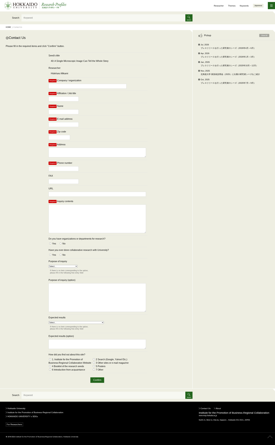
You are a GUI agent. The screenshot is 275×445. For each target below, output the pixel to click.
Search (15, 18)
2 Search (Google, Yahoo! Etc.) (111, 359)
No (63, 243)
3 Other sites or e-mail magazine (112, 363)
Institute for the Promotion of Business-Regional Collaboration (35, 412)
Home (8, 27)
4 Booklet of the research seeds (67, 366)
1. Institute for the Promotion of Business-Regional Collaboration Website (70, 361)
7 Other (99, 369)
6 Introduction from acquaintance (68, 369)
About (218, 408)
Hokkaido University (16, 408)
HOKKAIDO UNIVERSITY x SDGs (22, 416)
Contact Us (206, 408)
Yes (54, 243)
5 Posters (100, 366)
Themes (231, 6)
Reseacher (219, 6)
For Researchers (14, 424)
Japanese (258, 6)
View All (264, 35)
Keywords (244, 6)
